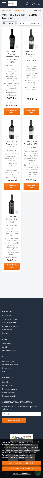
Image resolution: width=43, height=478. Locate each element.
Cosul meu (6, 347)
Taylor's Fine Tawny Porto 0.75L (12, 144)
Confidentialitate (9, 323)
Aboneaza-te (14, 420)
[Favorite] (33, 3)
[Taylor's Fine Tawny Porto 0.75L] (12, 129)
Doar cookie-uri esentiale (21, 468)
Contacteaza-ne (9, 361)
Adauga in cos (11, 111)
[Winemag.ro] (11, 4)
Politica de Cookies (10, 326)
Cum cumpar (7, 344)
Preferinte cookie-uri (22, 474)
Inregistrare (7, 333)
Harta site (6, 368)
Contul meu (7, 382)
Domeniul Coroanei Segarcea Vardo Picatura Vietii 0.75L (12, 56)
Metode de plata (9, 351)
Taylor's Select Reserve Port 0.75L (11, 219)
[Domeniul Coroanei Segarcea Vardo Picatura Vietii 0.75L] (12, 39)
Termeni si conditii (9, 319)
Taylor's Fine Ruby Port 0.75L (31, 142)
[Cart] (39, 3)
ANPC (4, 372)
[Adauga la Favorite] (17, 47)
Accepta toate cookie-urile (21, 463)
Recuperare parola (9, 389)
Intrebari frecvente (10, 365)
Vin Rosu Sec (20, 10)
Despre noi (6, 316)
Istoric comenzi (8, 393)
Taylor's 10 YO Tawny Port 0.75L (31, 54)
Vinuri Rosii (6, 10)
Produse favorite (9, 396)
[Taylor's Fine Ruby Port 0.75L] (31, 129)
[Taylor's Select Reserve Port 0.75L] (12, 204)
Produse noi (7, 330)
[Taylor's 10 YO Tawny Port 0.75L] (31, 39)
